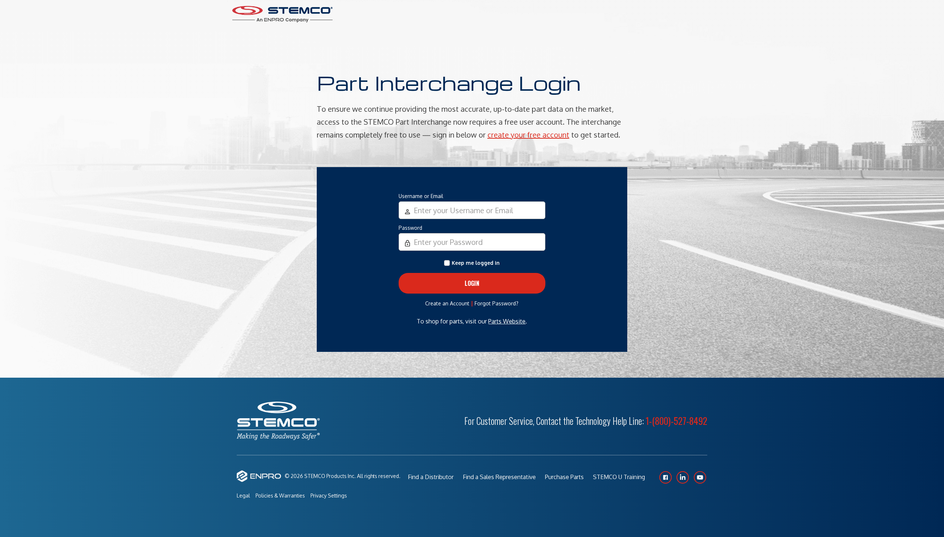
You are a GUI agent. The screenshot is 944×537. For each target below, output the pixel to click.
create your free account (528, 134)
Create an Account (447, 303)
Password (410, 228)
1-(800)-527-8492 (676, 420)
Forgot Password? (496, 303)
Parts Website (506, 321)
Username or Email (421, 196)
